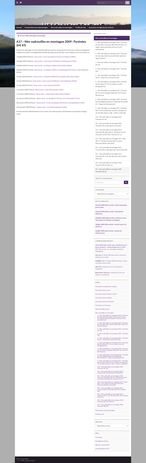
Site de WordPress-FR (102, 448)
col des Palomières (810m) (68, 81)
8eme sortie (39, 90)
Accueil (19, 27)
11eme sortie (40, 103)
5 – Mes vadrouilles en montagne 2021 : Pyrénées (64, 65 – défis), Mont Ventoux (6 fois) (111, 76)
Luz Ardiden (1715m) (53, 98)
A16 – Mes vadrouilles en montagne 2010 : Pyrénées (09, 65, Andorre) (108, 164)
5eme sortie (38, 76)
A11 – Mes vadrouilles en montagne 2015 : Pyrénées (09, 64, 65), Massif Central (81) (108, 125)
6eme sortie (37, 81)
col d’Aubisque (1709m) (68, 61)
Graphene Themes (30, 460)
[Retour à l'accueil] (73, 15)
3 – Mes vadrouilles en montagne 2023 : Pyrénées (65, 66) (111, 64)
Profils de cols (80, 27)
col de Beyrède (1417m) (65, 70)
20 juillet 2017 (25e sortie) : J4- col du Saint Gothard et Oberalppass (110, 249)
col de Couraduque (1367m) (55, 103)
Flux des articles (101, 441)
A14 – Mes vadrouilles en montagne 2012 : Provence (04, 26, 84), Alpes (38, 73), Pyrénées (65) (111, 149)
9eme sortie (40, 94)
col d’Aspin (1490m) (69, 57)
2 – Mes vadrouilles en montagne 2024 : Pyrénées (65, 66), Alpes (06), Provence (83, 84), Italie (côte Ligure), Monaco (111, 56)
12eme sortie (41, 107)
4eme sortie (38, 70)
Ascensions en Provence (103, 305)
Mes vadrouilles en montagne (61, 27)
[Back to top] (141, 458)
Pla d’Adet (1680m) (65, 65)
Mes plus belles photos (102, 309)
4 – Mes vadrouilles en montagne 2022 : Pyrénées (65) (111, 70)
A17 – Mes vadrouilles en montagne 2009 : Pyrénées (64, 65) (108, 170)
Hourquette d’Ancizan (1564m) (68, 76)
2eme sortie (38, 61)
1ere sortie (38, 57)
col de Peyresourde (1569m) (53, 90)
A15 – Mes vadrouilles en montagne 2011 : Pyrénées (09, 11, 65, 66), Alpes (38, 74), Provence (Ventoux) (111, 156)
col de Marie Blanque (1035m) (56, 107)
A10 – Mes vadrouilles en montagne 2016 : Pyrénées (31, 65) (108, 118)
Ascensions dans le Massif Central (106, 294)
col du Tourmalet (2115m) (51, 57)
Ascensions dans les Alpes (103, 298)
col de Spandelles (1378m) (76, 103)
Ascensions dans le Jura (102, 290)
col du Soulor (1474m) (50, 61)
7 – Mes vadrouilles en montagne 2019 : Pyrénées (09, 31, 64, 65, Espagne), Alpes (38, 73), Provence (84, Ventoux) (111, 93)
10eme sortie (40, 98)
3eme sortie (38, 65)
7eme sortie (38, 85)
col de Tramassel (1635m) (51, 85)
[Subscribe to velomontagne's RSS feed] (17, 2)
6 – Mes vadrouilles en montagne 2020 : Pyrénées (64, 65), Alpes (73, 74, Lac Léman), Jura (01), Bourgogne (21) (111, 84)
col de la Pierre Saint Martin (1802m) (57, 94)
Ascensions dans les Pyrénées (104, 301)
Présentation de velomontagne (36, 27)
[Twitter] (21, 2)
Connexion (98, 437)
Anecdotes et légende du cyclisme (101, 27)
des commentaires (102, 445)
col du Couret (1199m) (49, 81)
